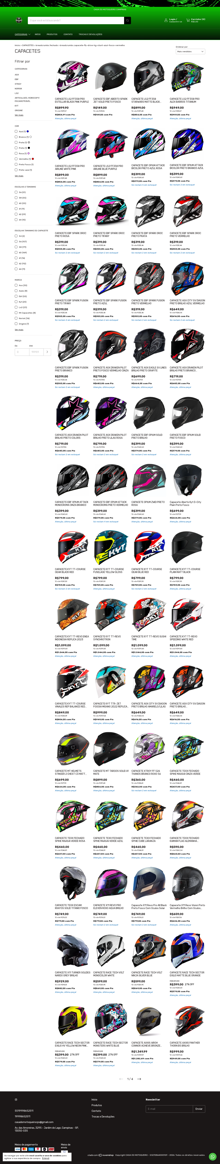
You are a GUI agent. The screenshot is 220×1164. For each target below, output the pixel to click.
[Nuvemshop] (100, 1156)
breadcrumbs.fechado (47, 45)
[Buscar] (127, 20)
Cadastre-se (175, 21)
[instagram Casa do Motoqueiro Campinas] (16, 1099)
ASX (17, 74)
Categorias (21, 34)
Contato (68, 34)
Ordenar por (182, 47)
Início (38, 34)
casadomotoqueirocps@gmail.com (34, 1122)
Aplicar (47, 352)
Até (31, 346)
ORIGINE (19, 110)
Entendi (45, 1158)
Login (172, 19)
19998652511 (22, 1116)
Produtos (52, 34)
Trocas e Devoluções (90, 34)
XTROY (18, 84)
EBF (17, 79)
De (16, 346)
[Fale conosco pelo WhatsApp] (213, 1157)
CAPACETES (28, 45)
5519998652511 (24, 1110)
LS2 (17, 93)
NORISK (18, 88)
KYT (16, 106)
